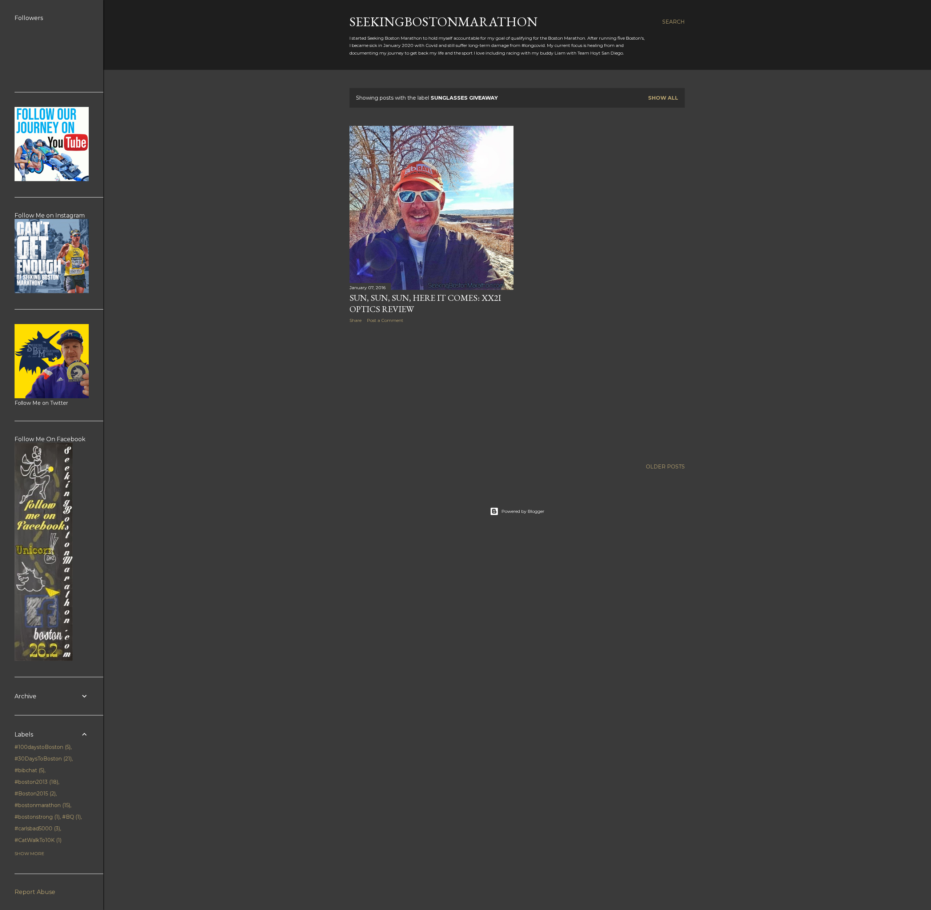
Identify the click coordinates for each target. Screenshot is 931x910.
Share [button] (355, 320)
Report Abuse (35, 892)
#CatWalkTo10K (37, 840)
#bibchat (29, 770)
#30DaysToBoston (42, 758)
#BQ (71, 817)
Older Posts (665, 466)
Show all (663, 98)
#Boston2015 (34, 793)
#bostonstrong (36, 817)
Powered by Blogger (523, 511)
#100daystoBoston (42, 747)
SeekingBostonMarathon (443, 21)
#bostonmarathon (42, 805)
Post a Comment (385, 320)
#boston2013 (36, 782)
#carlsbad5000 (37, 828)
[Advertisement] (431, 392)
